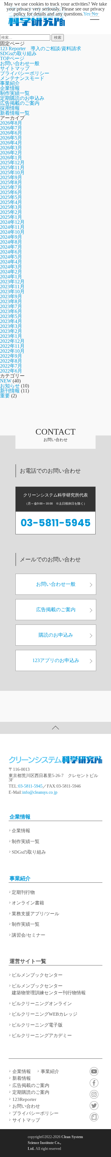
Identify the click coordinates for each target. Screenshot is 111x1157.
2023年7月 (11, 306)
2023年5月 (11, 316)
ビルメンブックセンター (37, 975)
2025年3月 (11, 207)
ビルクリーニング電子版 (37, 1024)
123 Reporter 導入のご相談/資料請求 (40, 48)
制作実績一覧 (15, 93)
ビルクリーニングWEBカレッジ (44, 1014)
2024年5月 (11, 256)
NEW (5, 380)
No (95, 13)
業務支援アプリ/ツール (35, 913)
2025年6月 (11, 192)
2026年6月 (11, 132)
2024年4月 (11, 261)
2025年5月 (11, 197)
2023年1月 (11, 336)
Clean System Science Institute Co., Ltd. (55, 1143)
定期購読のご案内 (30, 1092)
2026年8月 (11, 123)
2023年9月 (11, 296)
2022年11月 (12, 346)
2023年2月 (11, 331)
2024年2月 (11, 271)
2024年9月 (11, 237)
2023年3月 (11, 326)
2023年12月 (12, 281)
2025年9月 (11, 177)
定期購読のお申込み (22, 98)
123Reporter (24, 1099)
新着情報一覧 (15, 113)
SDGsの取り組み (18, 53)
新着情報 (21, 1078)
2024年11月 (12, 227)
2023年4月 (11, 321)
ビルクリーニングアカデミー (42, 1035)
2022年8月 (11, 361)
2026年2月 (11, 152)
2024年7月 (11, 247)
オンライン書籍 (28, 902)
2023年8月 (11, 301)
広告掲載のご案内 (19, 103)
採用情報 (10, 108)
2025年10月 (12, 172)
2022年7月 (11, 366)
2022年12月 (12, 341)
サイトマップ (15, 68)
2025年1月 (11, 217)
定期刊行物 (23, 892)
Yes (86, 13)
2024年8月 (11, 242)
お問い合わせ (26, 1106)
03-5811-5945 (56, 523)
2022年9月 (11, 356)
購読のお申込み (56, 635)
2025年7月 (11, 187)
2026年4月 (11, 142)
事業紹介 (10, 83)
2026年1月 (11, 157)
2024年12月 (12, 222)
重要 (5, 395)
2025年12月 (12, 162)
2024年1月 (11, 276)
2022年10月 (12, 351)
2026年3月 (11, 147)
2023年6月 (11, 311)
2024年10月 (12, 232)
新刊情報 (10, 390)
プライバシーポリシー (24, 73)
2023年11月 (12, 286)
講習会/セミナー (28, 935)
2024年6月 (11, 251)
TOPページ (12, 58)
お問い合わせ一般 (19, 63)
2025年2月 (11, 212)
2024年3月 (11, 266)
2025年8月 (11, 182)
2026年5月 (11, 137)
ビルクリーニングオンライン (42, 1003)
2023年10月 (12, 291)
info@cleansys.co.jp (39, 792)
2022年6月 (11, 370)
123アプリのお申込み (55, 660)
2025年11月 (12, 167)
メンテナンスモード (22, 78)
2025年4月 (11, 202)
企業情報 (10, 88)
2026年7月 (11, 127)
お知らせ (10, 385)
